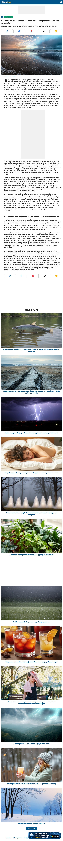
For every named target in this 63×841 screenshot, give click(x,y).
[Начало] (6, 3)
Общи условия (17, 838)
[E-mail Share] (56, 31)
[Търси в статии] (61, 3)
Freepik (14, 76)
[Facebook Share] (19, 31)
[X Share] (44, 31)
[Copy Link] (7, 31)
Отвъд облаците (8, 17)
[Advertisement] (31, 10)
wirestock (8, 76)
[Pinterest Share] (31, 31)
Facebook (8, 838)
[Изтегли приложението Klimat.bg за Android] (44, 835)
